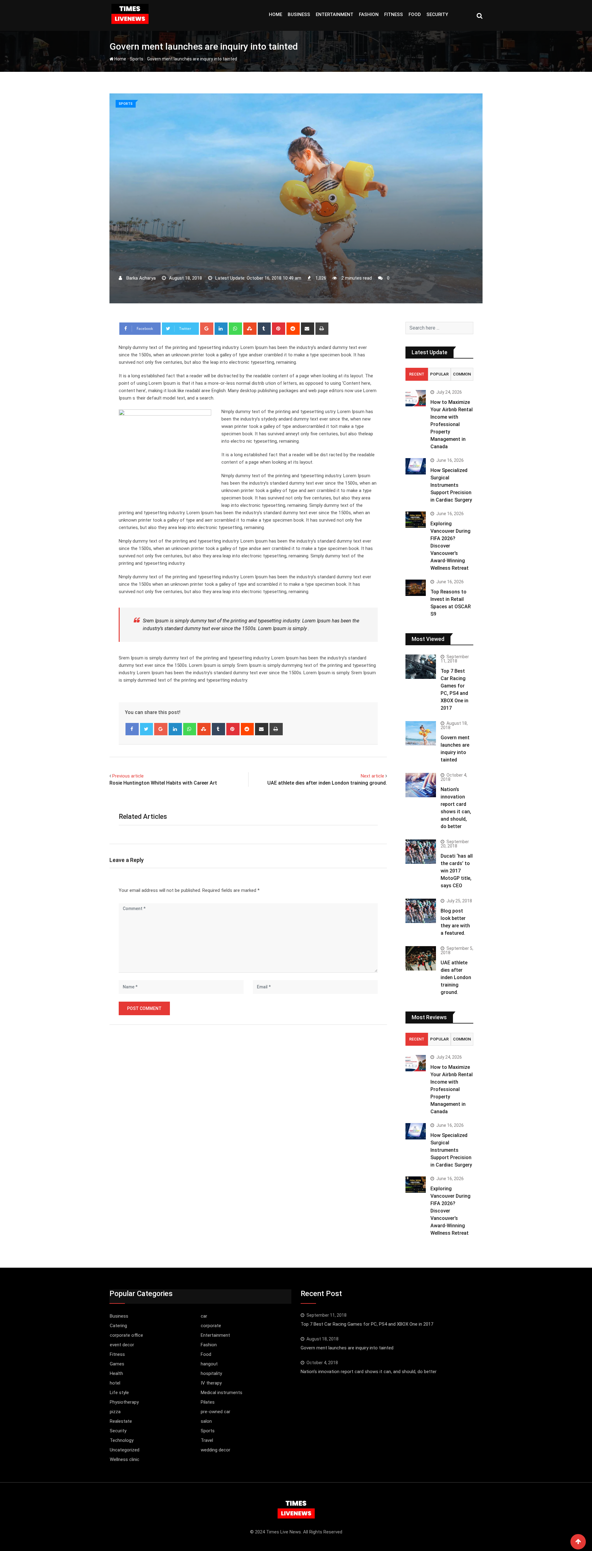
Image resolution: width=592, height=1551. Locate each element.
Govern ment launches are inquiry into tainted (347, 1348)
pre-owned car (215, 1411)
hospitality (211, 1373)
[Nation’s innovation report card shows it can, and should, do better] (420, 785)
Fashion (369, 14)
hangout (209, 1364)
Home (275, 14)
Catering (118, 1325)
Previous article (128, 776)
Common (462, 374)
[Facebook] (132, 729)
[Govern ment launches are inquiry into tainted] (420, 733)
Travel (207, 1440)
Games (117, 1364)
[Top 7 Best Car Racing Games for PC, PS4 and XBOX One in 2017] (420, 666)
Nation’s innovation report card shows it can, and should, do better (369, 1371)
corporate (211, 1325)
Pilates (208, 1402)
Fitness (393, 14)
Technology (122, 1440)
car (204, 1316)
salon (206, 1421)
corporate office (126, 1335)
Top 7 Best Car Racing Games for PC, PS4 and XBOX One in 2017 (367, 1324)
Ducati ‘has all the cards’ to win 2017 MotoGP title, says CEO (457, 870)
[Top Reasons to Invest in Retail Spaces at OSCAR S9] (415, 588)
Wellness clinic (124, 1459)
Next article (372, 776)
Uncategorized (124, 1450)
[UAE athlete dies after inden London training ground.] (420, 958)
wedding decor (215, 1450)
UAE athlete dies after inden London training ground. (327, 783)
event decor (122, 1345)
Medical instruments (221, 1392)
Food (415, 14)
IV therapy (211, 1383)
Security (437, 14)
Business (299, 14)
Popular (439, 374)
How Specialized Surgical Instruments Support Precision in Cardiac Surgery (451, 485)
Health (116, 1373)
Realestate (121, 1421)
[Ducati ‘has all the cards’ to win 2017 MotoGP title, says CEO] (420, 851)
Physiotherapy (124, 1402)
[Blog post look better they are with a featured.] (420, 911)
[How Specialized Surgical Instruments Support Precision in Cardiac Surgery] (415, 466)
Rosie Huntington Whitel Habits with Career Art (163, 783)
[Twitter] (146, 729)
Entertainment (334, 14)
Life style (119, 1392)
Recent (416, 374)
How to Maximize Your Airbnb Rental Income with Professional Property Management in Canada (451, 424)
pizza (115, 1411)
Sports (136, 58)
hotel (115, 1383)
